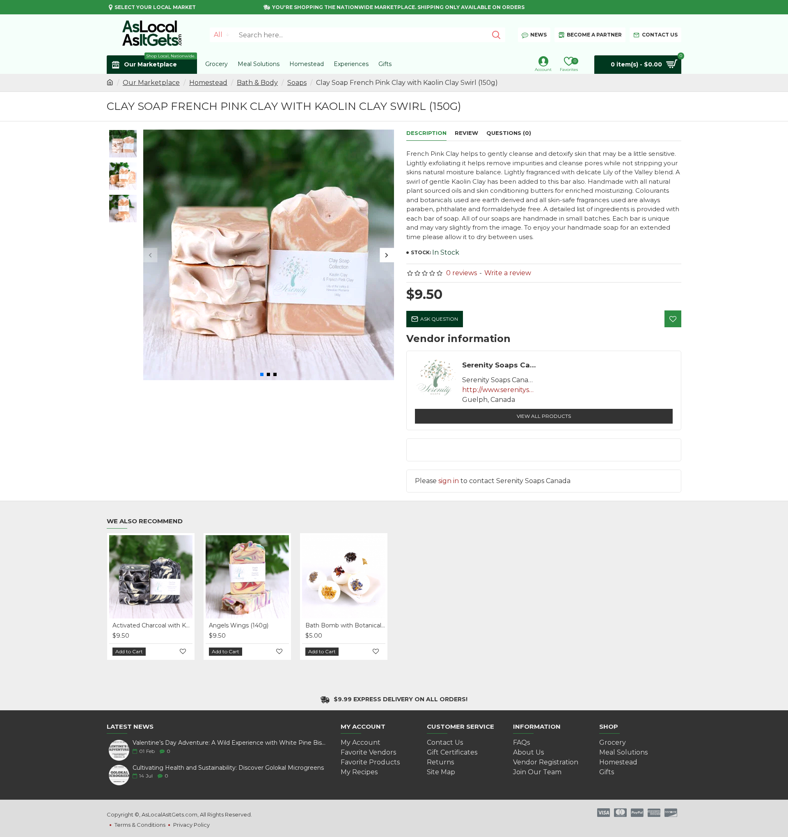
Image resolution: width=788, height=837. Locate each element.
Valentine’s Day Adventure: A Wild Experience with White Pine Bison (230, 743)
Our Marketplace (151, 83)
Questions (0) (508, 133)
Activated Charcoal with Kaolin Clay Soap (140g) (152, 625)
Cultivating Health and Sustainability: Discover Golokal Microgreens (228, 768)
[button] (150, 255)
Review (466, 133)
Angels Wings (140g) (238, 625)
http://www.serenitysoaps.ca (499, 390)
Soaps (297, 83)
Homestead (208, 83)
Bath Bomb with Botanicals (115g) (345, 625)
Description (426, 133)
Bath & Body (257, 83)
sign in (448, 481)
